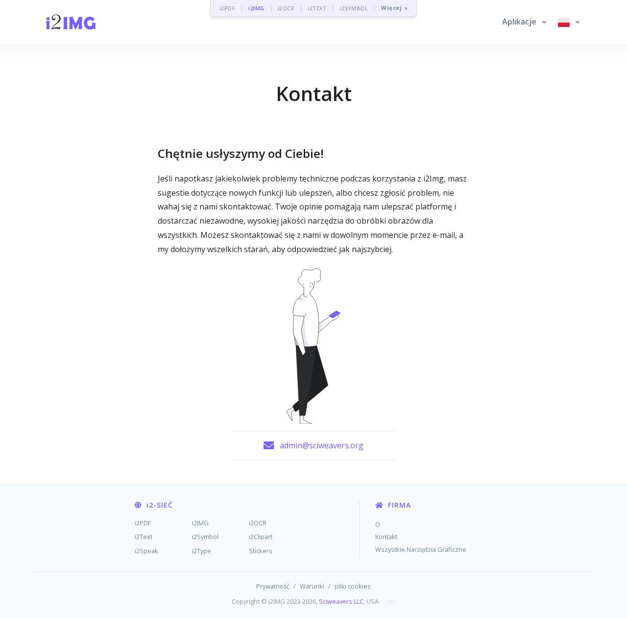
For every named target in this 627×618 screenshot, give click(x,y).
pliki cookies (353, 586)
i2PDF (227, 8)
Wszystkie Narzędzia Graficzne (420, 549)
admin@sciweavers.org (321, 445)
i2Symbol (205, 536)
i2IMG (256, 8)
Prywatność (272, 586)
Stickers (260, 550)
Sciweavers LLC (341, 601)
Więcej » (394, 8)
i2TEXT (317, 8)
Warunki (312, 586)
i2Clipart (260, 536)
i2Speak (146, 550)
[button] (524, 22)
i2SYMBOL (353, 8)
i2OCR (286, 8)
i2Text (143, 536)
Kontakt (386, 536)
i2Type (201, 550)
